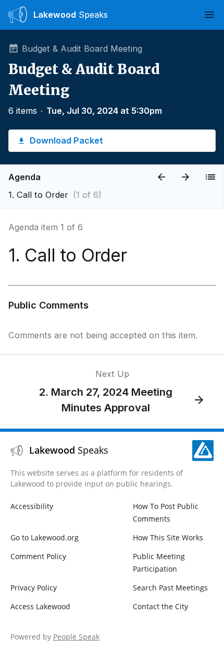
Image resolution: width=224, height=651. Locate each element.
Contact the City (160, 606)
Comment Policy (38, 556)
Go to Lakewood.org (44, 537)
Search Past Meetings (170, 588)
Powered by (54, 637)
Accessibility (31, 506)
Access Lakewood (40, 606)
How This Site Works (168, 537)
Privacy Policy (33, 588)
